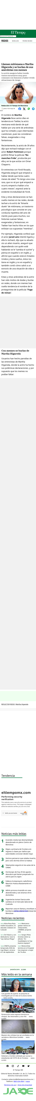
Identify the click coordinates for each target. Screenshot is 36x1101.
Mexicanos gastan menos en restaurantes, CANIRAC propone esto (24, 927)
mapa (28, 1081)
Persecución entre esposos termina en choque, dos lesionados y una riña (17, 1016)
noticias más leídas (21, 911)
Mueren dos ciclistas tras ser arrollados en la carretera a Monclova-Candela (17, 1037)
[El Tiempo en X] (29, 1066)
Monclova (15, 41)
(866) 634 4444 (18, 1081)
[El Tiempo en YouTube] (24, 1066)
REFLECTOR (5, 704)
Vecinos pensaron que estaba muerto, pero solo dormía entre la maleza (21, 859)
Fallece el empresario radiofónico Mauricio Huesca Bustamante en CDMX (19, 883)
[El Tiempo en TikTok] (19, 1066)
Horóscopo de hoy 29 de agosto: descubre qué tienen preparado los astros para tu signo (20, 874)
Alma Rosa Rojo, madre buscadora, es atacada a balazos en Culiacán (8, 926)
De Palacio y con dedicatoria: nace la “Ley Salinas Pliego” (8, 937)
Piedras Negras (27, 41)
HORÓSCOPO (15, 969)
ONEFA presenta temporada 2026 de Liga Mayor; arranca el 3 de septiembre (8, 949)
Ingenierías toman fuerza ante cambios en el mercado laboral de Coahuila (19, 901)
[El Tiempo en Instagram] (14, 1066)
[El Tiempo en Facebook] (9, 1066)
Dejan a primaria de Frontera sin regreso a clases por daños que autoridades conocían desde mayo (19, 851)
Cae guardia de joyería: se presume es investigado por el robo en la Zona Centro (16, 996)
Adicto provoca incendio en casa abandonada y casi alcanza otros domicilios (18, 892)
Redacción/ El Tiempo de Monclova (14, 106)
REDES (4, 40)
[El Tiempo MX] (18, 34)
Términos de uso (10, 1085)
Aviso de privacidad (25, 1085)
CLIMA (23, 969)
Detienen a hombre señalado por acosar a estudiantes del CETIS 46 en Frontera (18, 1058)
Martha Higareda (22, 704)
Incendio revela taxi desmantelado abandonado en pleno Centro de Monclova (19, 842)
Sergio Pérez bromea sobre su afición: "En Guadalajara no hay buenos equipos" (25, 939)
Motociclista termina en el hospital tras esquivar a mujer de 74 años (26, 949)
